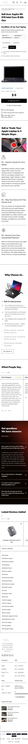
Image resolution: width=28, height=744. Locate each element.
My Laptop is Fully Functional (11, 56)
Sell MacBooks (19, 672)
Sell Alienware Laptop (8, 584)
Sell (6, 9)
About (3, 665)
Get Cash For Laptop (7, 606)
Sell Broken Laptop (7, 558)
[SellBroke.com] (5, 2)
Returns (11, 741)
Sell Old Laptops (6, 625)
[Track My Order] (13, 3)
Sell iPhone (5, 574)
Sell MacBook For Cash (8, 619)
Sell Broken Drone (7, 568)
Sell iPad (4, 590)
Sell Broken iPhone (7, 581)
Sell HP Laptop (6, 612)
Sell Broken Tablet (7, 593)
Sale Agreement (16, 738)
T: (20, 697)
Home (2, 9)
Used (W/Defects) (6, 42)
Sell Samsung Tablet (7, 577)
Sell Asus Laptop (6, 571)
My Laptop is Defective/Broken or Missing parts (14, 52)
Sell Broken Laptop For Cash (10, 616)
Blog (2, 676)
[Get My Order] (21, 3)
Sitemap (17, 741)
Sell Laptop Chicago (7, 628)
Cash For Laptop (6, 603)
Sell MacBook (5, 565)
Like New (4, 47)
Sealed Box (12, 47)
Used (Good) (16, 42)
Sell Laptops (19, 665)
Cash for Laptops (6, 600)
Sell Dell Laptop (6, 609)
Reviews (3, 669)
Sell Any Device (20, 676)
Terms (8, 738)
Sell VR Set (5, 596)
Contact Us (4, 672)
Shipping (25, 738)
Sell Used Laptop (6, 622)
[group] (11, 534)
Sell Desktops (19, 669)
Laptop (9, 9)
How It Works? (5, 686)
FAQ (2, 689)
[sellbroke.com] (5, 641)
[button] (7, 372)
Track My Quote (6, 693)
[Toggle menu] (25, 2)
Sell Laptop (5, 555)
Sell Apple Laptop (7, 587)
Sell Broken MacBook (8, 561)
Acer (13, 9)
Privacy (2, 738)
